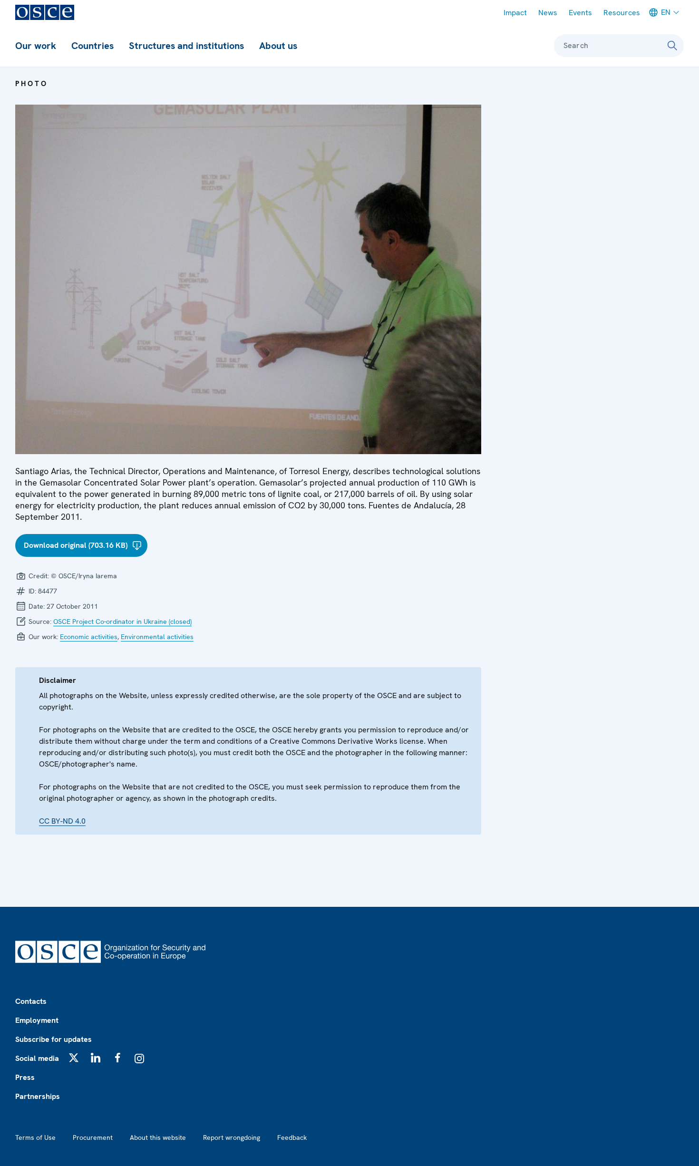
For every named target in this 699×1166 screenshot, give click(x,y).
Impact (515, 13)
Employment (36, 1020)
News (547, 13)
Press (25, 1077)
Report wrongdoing (231, 1137)
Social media (37, 1058)
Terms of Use (35, 1137)
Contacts (31, 1001)
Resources (621, 13)
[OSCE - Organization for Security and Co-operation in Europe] (44, 12)
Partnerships (37, 1096)
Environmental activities (157, 636)
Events (580, 13)
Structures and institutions (186, 45)
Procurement (93, 1137)
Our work (35, 45)
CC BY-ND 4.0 (62, 821)
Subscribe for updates (53, 1039)
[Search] (672, 45)
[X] (74, 1057)
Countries (92, 45)
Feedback (292, 1137)
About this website (158, 1137)
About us (278, 45)
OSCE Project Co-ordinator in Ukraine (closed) (122, 621)
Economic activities (88, 636)
